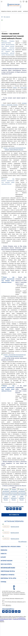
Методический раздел (8, 568)
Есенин (15, 87)
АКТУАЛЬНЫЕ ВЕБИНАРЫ (14, 521)
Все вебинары (23, 541)
